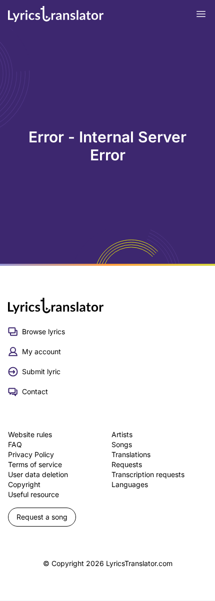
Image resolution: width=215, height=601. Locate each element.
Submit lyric (41, 371)
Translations (131, 454)
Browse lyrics (43, 331)
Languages (130, 484)
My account (41, 351)
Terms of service (35, 464)
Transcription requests (148, 474)
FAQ (15, 444)
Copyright (24, 484)
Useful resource (33, 494)
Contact (35, 391)
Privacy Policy (31, 454)
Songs (122, 444)
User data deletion (38, 474)
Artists (122, 434)
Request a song (42, 517)
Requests (127, 464)
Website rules (30, 434)
